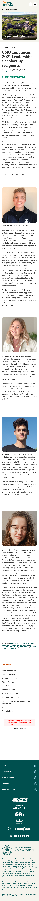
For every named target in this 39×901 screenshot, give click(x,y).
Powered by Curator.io (19, 728)
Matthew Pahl (24, 647)
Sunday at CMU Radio (10, 697)
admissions (30, 643)
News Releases (7, 72)
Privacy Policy (16, 895)
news (12, 643)
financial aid (12, 649)
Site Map (9, 895)
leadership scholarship (20, 645)
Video (4, 707)
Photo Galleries (8, 711)
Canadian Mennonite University (14, 894)
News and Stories (9, 671)
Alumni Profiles (8, 682)
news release (20, 643)
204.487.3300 (19, 851)
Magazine (10, 678)
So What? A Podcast (10, 693)
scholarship (6, 645)
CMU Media (6, 665)
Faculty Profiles (8, 686)
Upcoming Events (9, 674)
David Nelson (13, 647)
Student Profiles (8, 690)
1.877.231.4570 (29, 851)
